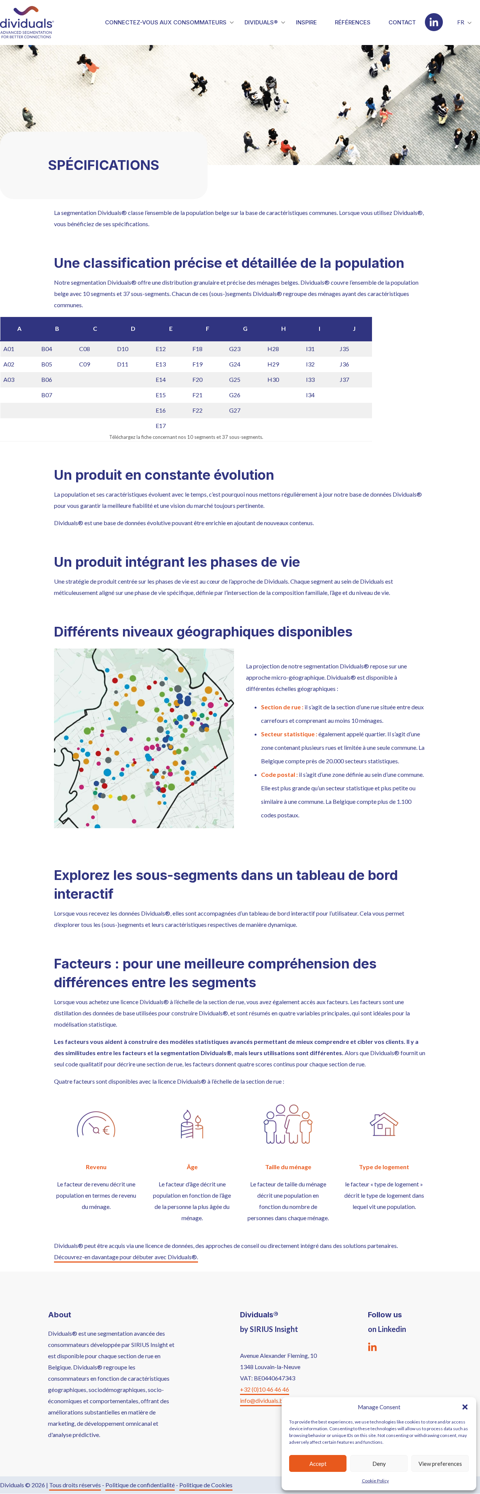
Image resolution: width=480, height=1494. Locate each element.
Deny (379, 1463)
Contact (402, 22)
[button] (465, 1407)
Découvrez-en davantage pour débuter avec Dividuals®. (126, 1256)
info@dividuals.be (263, 1400)
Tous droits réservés (75, 1484)
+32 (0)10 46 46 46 (264, 1389)
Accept (318, 1463)
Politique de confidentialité (140, 1484)
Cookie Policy (375, 1480)
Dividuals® (261, 22)
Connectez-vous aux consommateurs (165, 22)
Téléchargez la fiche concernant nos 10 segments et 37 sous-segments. (186, 437)
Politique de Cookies (205, 1484)
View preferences (440, 1463)
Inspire (306, 22)
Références (352, 22)
